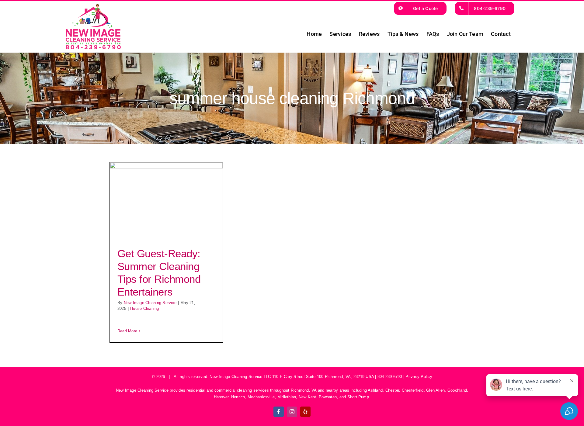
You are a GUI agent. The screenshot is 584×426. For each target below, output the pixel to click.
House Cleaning (144, 308)
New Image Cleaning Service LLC (240, 376)
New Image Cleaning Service (150, 302)
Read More (127, 331)
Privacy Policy (418, 376)
